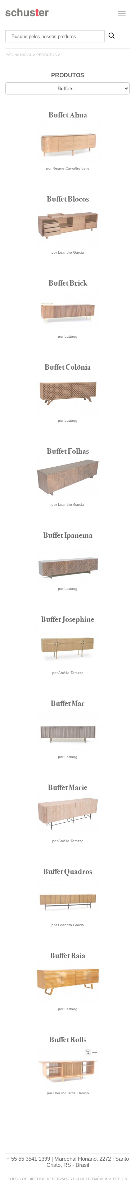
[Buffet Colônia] (68, 442)
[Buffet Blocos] (68, 274)
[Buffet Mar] (68, 778)
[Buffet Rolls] (68, 1114)
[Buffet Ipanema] (68, 610)
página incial (18, 55)
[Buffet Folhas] (68, 526)
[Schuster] (27, 15)
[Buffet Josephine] (68, 694)
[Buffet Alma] (68, 189)
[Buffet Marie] (68, 862)
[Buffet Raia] (68, 1030)
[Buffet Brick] (68, 358)
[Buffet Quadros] (68, 946)
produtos (46, 55)
